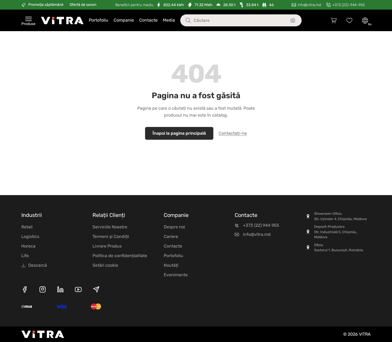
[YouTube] (78, 290)
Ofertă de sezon (83, 4)
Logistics (30, 236)
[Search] (184, 20)
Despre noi (174, 226)
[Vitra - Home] (62, 20)
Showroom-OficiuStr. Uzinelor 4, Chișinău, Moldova (340, 216)
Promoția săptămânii (45, 4)
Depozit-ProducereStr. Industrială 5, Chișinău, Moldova (335, 232)
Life (25, 255)
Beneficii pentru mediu (134, 5)
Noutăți (171, 265)
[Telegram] (96, 290)
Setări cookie (105, 265)
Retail (27, 226)
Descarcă (37, 265)
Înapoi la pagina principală (179, 133)
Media (169, 20)
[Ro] (365, 20)
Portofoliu (98, 20)
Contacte (148, 20)
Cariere (171, 236)
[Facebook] (24, 290)
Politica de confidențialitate (120, 255)
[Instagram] (42, 290)
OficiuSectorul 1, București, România (338, 247)
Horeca (28, 246)
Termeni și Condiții (111, 236)
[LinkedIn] (60, 290)
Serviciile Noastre (110, 226)
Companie (124, 20)
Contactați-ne (233, 133)
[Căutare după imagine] (293, 20)
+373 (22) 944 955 (261, 225)
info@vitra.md (257, 234)
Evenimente (176, 274)
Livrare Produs (107, 246)
